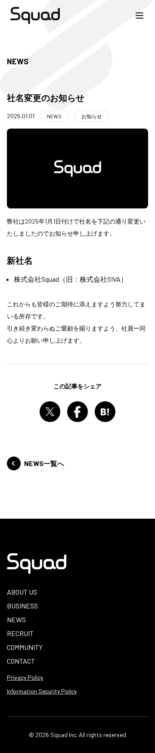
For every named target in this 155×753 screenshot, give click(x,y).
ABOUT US (22, 592)
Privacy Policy (25, 677)
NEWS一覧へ (44, 463)
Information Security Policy (42, 691)
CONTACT (21, 661)
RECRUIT (20, 633)
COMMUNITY (25, 647)
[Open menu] (139, 15)
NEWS (16, 619)
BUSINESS (22, 606)
